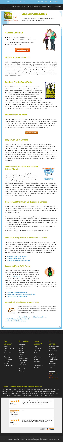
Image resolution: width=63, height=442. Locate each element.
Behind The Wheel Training (8, 355)
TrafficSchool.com (15, 276)
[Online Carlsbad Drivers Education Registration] (31, 132)
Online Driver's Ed (19, 6)
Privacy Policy (38, 365)
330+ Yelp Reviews (16, 2)
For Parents (8, 359)
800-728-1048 (42, 2)
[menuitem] (18, 6)
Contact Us (54, 2)
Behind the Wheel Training (37, 6)
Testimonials (8, 365)
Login (51, 6)
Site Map (37, 367)
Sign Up (58, 6)
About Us (7, 347)
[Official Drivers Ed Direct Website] (12, 15)
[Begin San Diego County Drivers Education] (22, 50)
